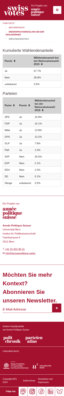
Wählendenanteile (19, 39)
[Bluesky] (59, 391)
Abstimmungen (17, 27)
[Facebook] (41, 391)
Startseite (8, 23)
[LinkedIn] (50, 391)
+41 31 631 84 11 (15, 249)
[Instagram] (32, 391)
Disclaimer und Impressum (45, 381)
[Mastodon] (23, 391)
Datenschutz (29, 380)
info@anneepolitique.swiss (20, 253)
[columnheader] (17, 61)
